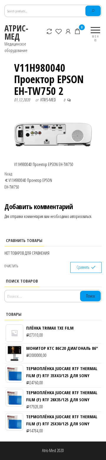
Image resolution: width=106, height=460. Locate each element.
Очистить (11, 265)
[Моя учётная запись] (68, 31)
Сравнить (83, 267)
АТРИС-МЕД (16, 32)
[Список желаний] (59, 31)
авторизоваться (80, 216)
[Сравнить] (49, 31)
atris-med (48, 100)
